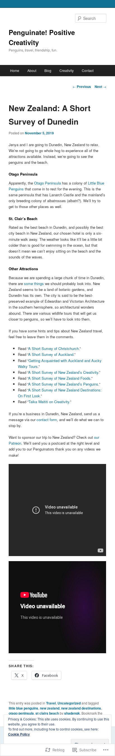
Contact (88, 70)
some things (34, 283)
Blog (47, 70)
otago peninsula (21, 713)
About (31, 70)
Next (100, 86)
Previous (82, 86)
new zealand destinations (81, 708)
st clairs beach (47, 713)
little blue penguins (23, 708)
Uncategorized (69, 703)
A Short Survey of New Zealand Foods (59, 378)
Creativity (66, 70)
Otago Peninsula (47, 183)
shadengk (72, 713)
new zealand (49, 708)
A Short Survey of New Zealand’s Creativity (63, 372)
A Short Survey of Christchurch (53, 348)
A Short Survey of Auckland (50, 354)
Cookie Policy (19, 734)
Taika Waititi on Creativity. (49, 401)
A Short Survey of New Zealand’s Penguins (63, 384)
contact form (47, 419)
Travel (51, 703)
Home (14, 70)
